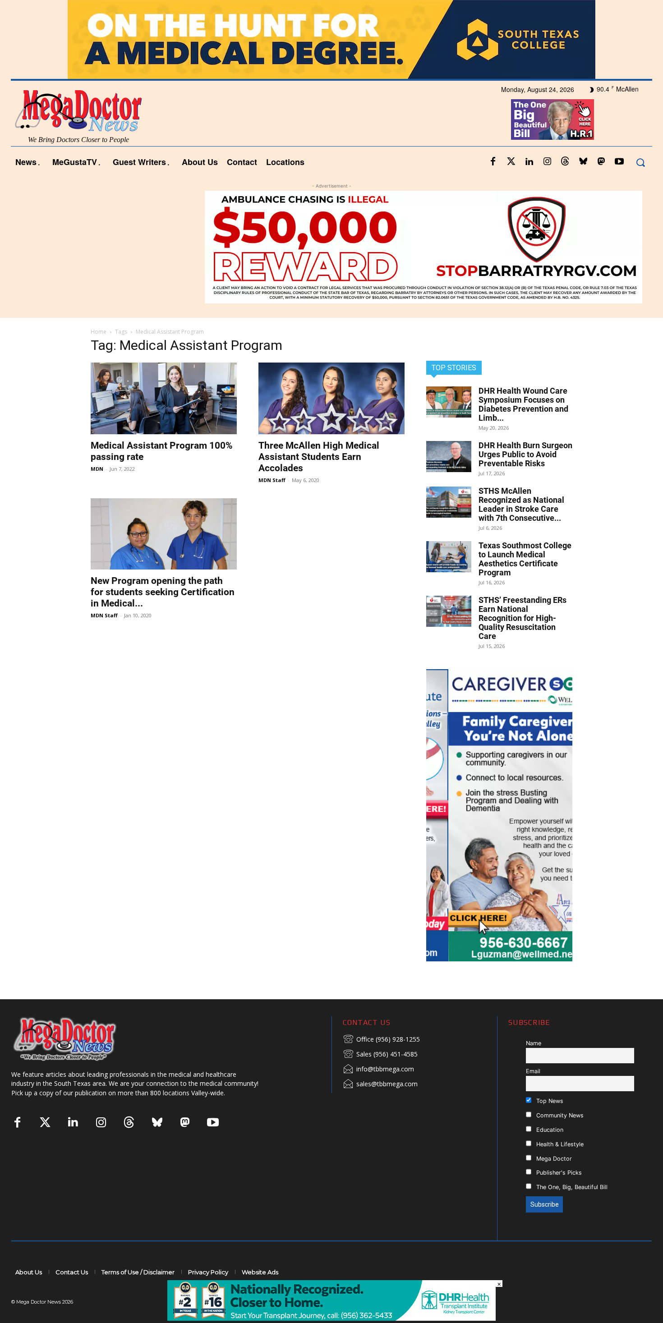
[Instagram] (547, 162)
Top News (548, 1101)
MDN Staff (271, 480)
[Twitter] (511, 162)
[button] (640, 162)
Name (533, 1043)
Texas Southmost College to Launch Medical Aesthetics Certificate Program (525, 559)
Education (548, 1129)
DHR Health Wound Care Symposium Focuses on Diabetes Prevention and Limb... (523, 404)
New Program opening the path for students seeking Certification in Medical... (163, 592)
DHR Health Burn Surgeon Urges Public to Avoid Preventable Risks (525, 454)
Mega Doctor (553, 1158)
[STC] (331, 39)
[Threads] (565, 162)
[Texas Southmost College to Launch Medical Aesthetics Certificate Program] (448, 556)
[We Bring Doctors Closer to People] (78, 1038)
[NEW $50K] (331, 247)
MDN (97, 468)
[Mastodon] (601, 162)
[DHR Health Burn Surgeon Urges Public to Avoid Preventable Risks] (448, 456)
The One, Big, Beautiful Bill (571, 1187)
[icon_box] (381, 1040)
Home (98, 331)
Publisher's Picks (558, 1172)
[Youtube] (619, 162)
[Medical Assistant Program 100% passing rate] (164, 398)
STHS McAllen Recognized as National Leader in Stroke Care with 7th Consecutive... (521, 504)
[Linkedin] (529, 162)
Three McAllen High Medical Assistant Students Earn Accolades (318, 456)
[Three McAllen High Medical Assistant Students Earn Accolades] (331, 398)
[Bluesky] (583, 162)
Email (533, 1071)
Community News (559, 1115)
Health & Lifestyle (559, 1144)
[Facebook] (493, 162)
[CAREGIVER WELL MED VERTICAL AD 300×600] (499, 815)
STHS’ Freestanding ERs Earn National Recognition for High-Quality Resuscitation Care (522, 618)
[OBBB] (552, 119)
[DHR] (331, 1318)
